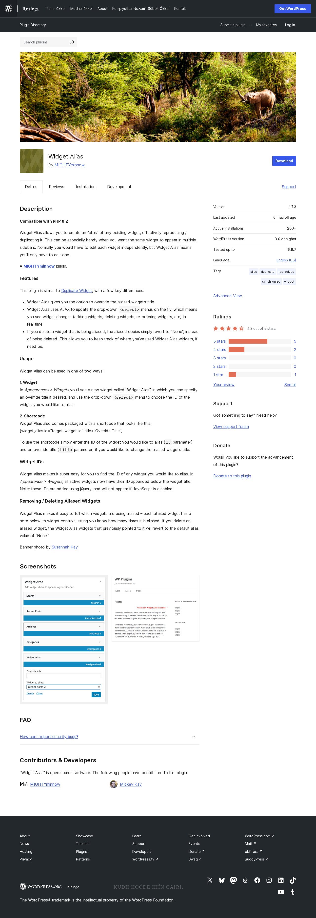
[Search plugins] (72, 42)
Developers (142, 851)
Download (284, 161)
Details (31, 186)
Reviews (56, 186)
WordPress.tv (145, 859)
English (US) (286, 260)
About (25, 836)
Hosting (26, 851)
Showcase (84, 836)
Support (289, 186)
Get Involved (199, 836)
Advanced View (227, 295)
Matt (251, 843)
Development (119, 186)
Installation (86, 186)
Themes (82, 843)
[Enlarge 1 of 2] (101, 581)
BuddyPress (257, 859)
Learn (136, 836)
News (24, 843)
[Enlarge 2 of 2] (192, 581)
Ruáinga (73, 887)
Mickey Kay (131, 784)
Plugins (82, 851)
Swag (195, 859)
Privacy (26, 859)
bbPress (254, 851)
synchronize (271, 281)
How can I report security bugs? (49, 736)
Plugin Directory (33, 25)
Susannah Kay (65, 547)
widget (289, 281)
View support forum (231, 426)
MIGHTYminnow (70, 164)
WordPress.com (260, 836)
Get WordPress (292, 8)
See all (290, 384)
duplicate (268, 271)
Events (194, 843)
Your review (224, 384)
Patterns (83, 859)
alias (253, 271)
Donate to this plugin (232, 475)
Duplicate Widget (76, 290)
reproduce (286, 271)
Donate (197, 851)
